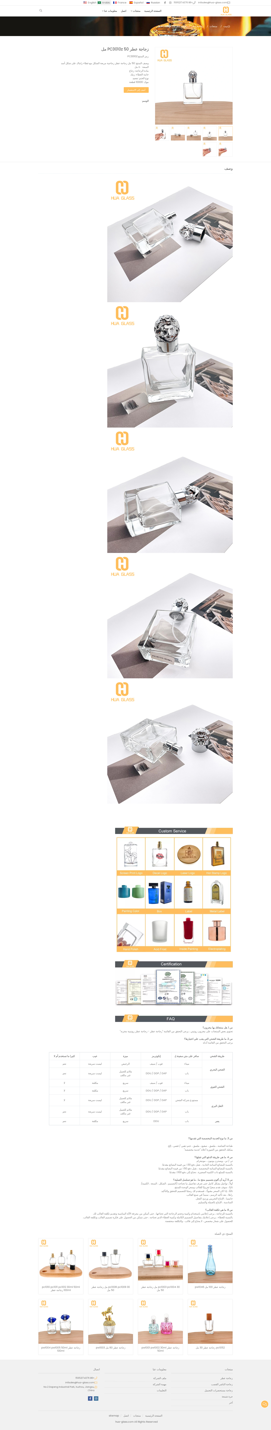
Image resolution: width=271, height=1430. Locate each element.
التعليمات (161, 1390)
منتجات (137, 11)
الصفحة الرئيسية (152, 11)
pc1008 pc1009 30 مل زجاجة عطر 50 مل (110, 1288)
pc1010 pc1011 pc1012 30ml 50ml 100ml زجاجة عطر (61, 1288)
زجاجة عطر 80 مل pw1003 (110, 1347)
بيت (225, 26)
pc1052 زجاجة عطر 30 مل (210, 1347)
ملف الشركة (159, 1378)
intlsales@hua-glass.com (212, 2)
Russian (155, 2)
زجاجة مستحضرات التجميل (219, 1390)
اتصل (123, 11)
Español (138, 2)
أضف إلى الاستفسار (136, 90)
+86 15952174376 (183, 2)
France (122, 2)
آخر (231, 1402)
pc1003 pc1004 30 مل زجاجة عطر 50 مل (160, 1288)
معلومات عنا (110, 11)
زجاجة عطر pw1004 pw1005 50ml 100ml (60, 1349)
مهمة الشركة (159, 1384)
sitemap (114, 1415)
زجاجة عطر (197, 26)
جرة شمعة (227, 1396)
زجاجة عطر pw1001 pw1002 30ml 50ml (160, 1349)
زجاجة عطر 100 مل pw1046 (210, 1287)
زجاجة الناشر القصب (222, 1384)
